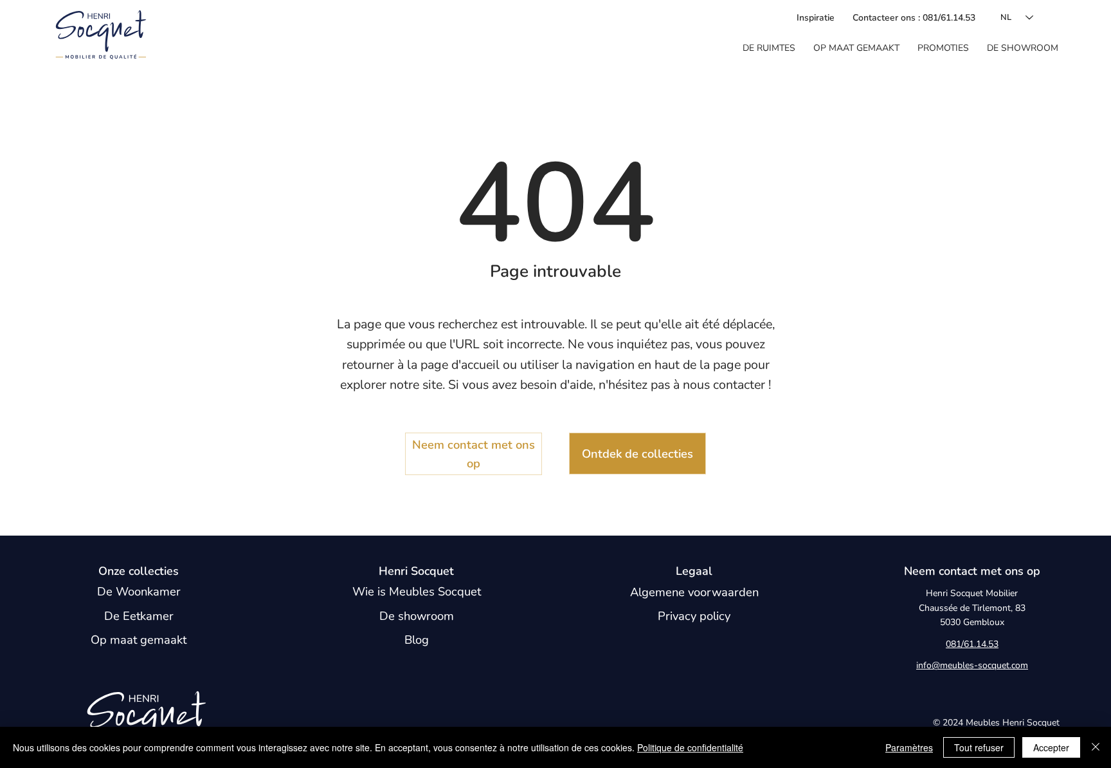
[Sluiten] (1095, 747)
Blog (416, 640)
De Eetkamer (139, 616)
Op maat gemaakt (138, 640)
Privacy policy (694, 616)
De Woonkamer (139, 591)
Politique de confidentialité (690, 747)
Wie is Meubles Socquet (416, 591)
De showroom (416, 616)
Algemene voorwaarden (694, 592)
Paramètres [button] (909, 747)
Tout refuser (979, 747)
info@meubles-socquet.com (972, 665)
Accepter (1051, 747)
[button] (769, 48)
